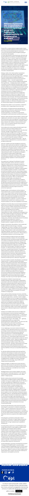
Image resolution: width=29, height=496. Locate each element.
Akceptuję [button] (18, 491)
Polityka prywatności (14, 494)
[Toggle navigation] (25, 1)
